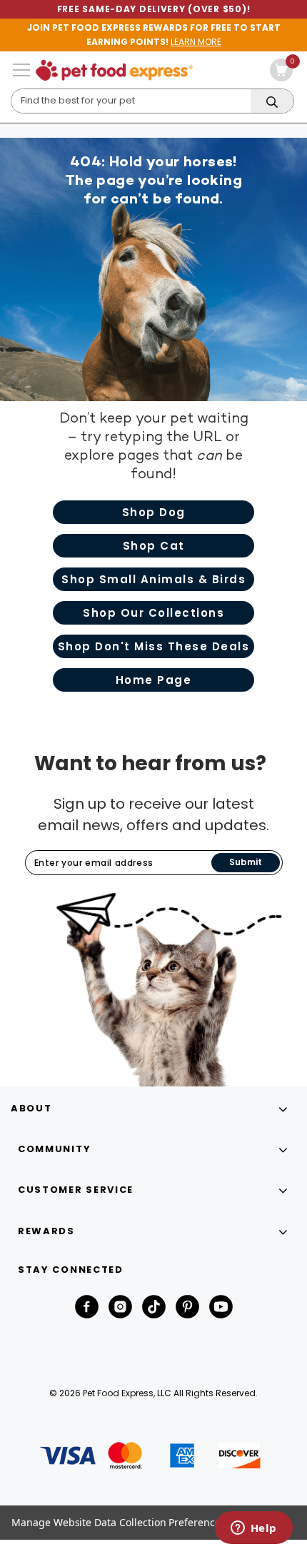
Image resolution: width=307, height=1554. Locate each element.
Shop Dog (154, 512)
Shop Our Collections (153, 612)
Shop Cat (154, 545)
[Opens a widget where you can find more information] (253, 1529)
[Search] (272, 101)
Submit (245, 862)
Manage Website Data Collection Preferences (118, 1522)
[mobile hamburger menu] (21, 70)
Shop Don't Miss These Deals (154, 646)
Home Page (154, 679)
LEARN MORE (196, 42)
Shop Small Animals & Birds (153, 579)
